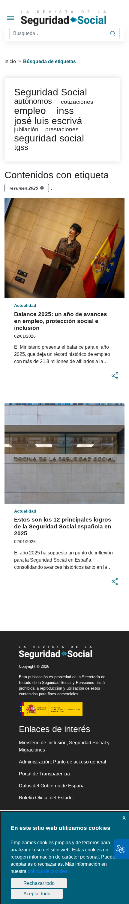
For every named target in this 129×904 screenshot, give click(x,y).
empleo (30, 110)
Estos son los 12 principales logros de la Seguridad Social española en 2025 (62, 526)
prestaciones (62, 129)
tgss (21, 147)
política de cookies (47, 871)
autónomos (33, 101)
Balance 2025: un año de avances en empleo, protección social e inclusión (60, 321)
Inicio (10, 61)
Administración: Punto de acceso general (62, 761)
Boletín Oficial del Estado (46, 797)
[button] (114, 375)
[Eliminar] (42, 188)
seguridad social (49, 138)
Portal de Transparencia (44, 773)
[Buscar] (112, 33)
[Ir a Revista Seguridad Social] (74, 18)
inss (65, 110)
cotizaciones (77, 102)
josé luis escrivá (48, 120)
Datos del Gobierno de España (52, 785)
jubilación (26, 129)
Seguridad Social (50, 92)
